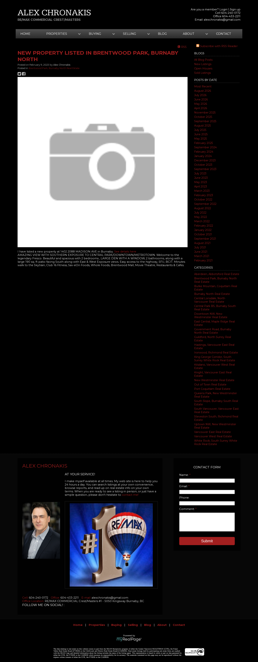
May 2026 (200, 104)
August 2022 (202, 208)
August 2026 (202, 90)
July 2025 (200, 130)
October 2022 (203, 199)
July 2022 (200, 212)
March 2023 (202, 191)
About (162, 625)
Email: (183, 486)
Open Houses (203, 68)
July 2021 (200, 247)
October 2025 (203, 117)
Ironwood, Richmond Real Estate (216, 352)
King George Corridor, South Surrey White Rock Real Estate (214, 358)
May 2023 (200, 182)
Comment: (187, 509)
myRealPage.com (129, 639)
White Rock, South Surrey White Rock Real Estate (215, 442)
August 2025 (202, 125)
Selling (133, 625)
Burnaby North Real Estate (212, 294)
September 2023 (205, 169)
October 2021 (203, 234)
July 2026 (200, 95)
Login (223, 9)
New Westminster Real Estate (214, 380)
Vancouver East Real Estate (212, 432)
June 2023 (201, 177)
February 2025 (203, 143)
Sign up (235, 9)
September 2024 (205, 147)
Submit (207, 541)
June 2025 (201, 134)
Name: (184, 475)
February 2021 (203, 260)
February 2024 (203, 151)
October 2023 (203, 164)
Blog (162, 34)
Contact (223, 34)
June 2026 (201, 99)
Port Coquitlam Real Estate (212, 389)
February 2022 (203, 225)
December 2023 (205, 160)
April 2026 (200, 108)
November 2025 (205, 112)
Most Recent (203, 86)
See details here (125, 251)
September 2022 (205, 204)
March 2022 (202, 221)
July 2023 (200, 173)
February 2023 (203, 195)
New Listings (202, 64)
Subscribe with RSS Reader (218, 46)
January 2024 (203, 156)
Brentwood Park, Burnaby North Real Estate (54, 68)
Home (25, 34)
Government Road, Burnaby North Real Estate (212, 331)
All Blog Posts (203, 59)
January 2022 (203, 230)
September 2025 (205, 121)
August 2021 (202, 243)
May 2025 (200, 138)
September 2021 (205, 238)
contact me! (130, 494)
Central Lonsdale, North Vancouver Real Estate (209, 300)
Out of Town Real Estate (210, 384)
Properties (97, 625)
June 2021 (200, 251)
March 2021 (201, 256)
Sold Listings (202, 73)
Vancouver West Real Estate (213, 436)
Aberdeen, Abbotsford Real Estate (216, 274)
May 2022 (200, 217)
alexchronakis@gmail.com (222, 19)
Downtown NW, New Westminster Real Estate (210, 315)
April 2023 (200, 186)
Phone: (184, 497)
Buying (116, 625)
